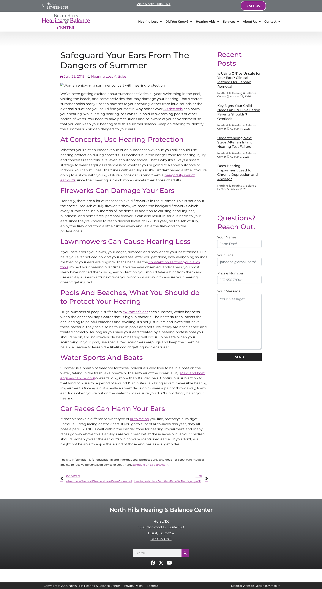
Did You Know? (176, 21)
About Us (250, 21)
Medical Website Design (247, 586)
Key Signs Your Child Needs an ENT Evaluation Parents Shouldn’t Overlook (238, 112)
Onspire (274, 586)
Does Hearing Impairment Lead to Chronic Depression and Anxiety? (237, 172)
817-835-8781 (57, 7)
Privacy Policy (133, 586)
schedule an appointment (150, 464)
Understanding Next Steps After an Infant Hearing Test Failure (234, 142)
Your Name (226, 237)
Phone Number (230, 273)
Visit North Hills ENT (154, 4)
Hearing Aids (205, 21)
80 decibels (173, 109)
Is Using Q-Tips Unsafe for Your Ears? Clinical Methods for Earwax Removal (239, 80)
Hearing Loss (148, 21)
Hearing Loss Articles (109, 76)
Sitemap (153, 586)
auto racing (139, 419)
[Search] (185, 553)
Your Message (229, 291)
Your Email (226, 255)
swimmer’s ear (135, 312)
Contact (270, 21)
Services (229, 21)
